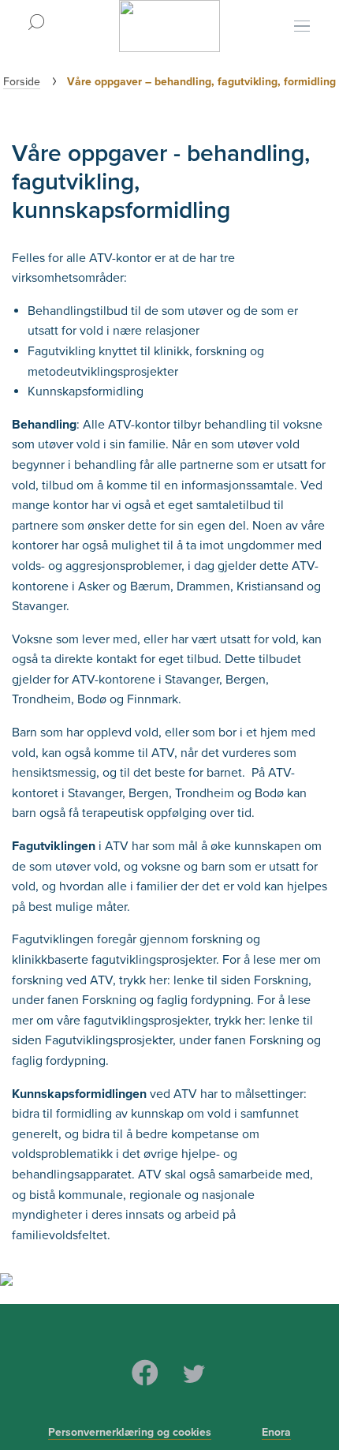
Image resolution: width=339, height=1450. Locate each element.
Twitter (194, 1372)
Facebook (145, 1372)
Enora (276, 1432)
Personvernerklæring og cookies (129, 1432)
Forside (21, 81)
